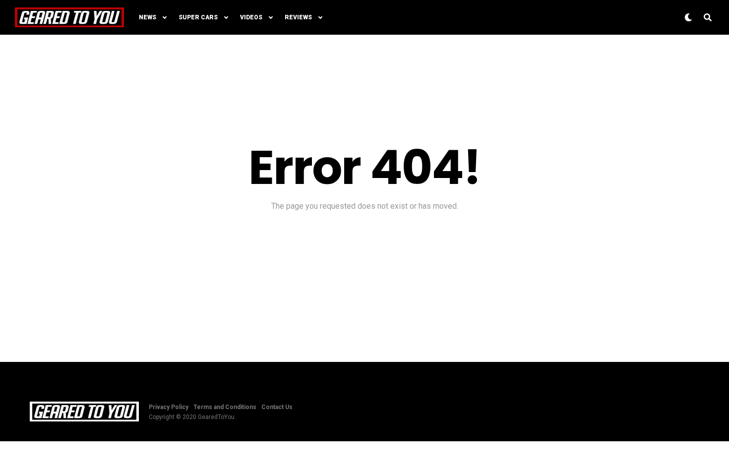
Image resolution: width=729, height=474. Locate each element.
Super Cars (198, 17)
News (147, 17)
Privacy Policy (168, 407)
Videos (251, 17)
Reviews (298, 17)
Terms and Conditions (224, 407)
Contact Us (277, 407)
